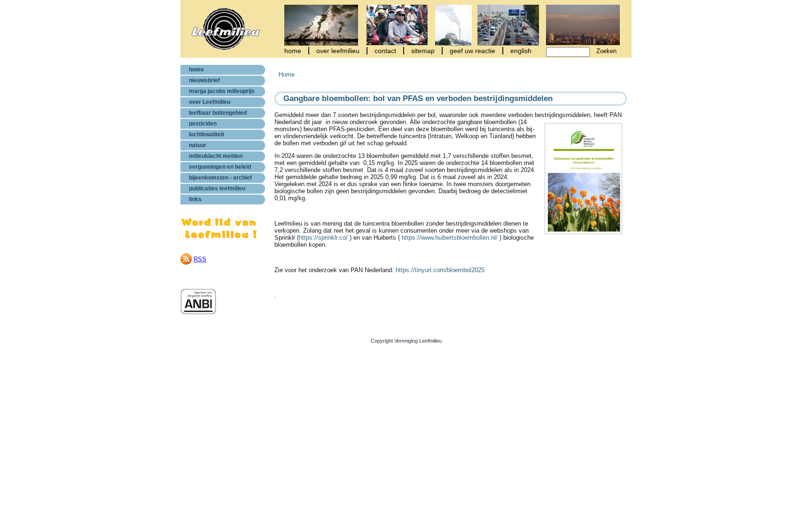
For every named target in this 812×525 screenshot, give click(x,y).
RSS (200, 259)
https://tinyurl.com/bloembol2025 (440, 270)
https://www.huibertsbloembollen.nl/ (450, 237)
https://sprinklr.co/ (323, 237)
